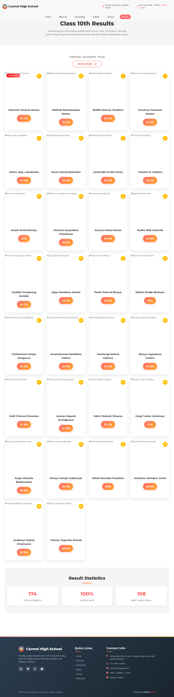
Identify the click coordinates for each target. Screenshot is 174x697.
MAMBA (149, 692)
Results (125, 17)
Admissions (80, 678)
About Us (63, 17)
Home (48, 17)
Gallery (96, 17)
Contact (110, 17)
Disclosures (80, 17)
